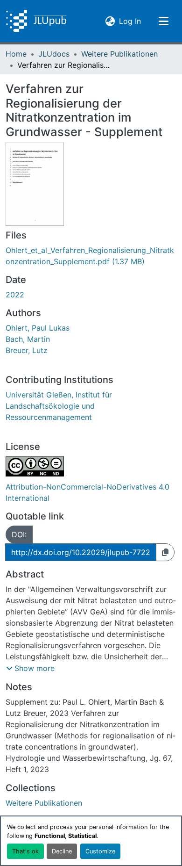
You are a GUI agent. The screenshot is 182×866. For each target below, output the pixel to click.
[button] (36, 21)
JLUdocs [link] (54, 53)
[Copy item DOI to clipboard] (165, 552)
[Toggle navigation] (163, 21)
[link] (91, 256)
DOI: (19, 534)
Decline (62, 851)
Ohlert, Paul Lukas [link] (38, 327)
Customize (100, 851)
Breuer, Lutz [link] (27, 350)
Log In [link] (130, 21)
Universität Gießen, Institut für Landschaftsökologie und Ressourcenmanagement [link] (59, 406)
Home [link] (16, 53)
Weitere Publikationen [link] (119, 53)
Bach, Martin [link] (28, 339)
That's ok (25, 851)
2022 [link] (15, 294)
